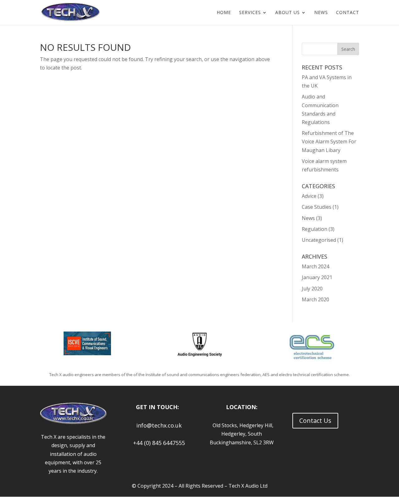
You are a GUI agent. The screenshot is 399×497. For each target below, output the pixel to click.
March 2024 (315, 266)
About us (287, 12)
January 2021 (317, 277)
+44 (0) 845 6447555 (157, 443)
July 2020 (312, 288)
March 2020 (315, 299)
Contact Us (315, 420)
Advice (309, 196)
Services (250, 12)
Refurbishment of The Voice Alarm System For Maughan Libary (329, 141)
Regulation (314, 229)
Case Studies (316, 206)
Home (224, 12)
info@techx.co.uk (157, 425)
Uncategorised (319, 240)
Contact (347, 12)
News (321, 12)
